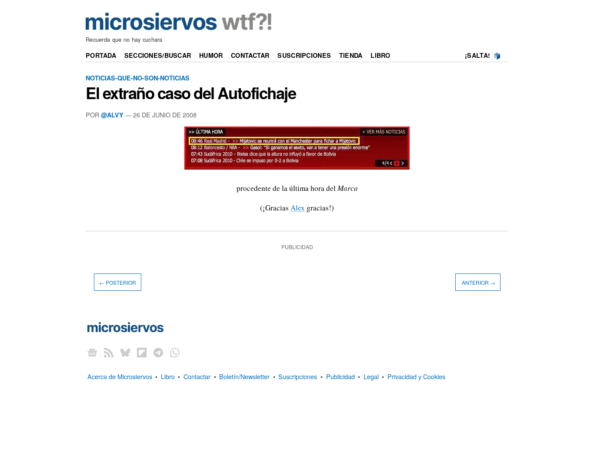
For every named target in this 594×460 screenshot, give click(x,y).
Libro (380, 55)
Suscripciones (304, 55)
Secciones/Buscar (157, 55)
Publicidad (340, 376)
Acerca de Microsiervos (119, 376)
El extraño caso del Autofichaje (191, 92)
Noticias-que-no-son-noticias (138, 77)
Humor (211, 55)
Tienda (351, 55)
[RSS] (108, 352)
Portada (101, 55)
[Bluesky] (125, 352)
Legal (371, 376)
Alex (297, 208)
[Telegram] (158, 352)
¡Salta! (477, 55)
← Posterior (117, 282)
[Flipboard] (142, 352)
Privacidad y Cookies (416, 376)
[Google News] (92, 352)
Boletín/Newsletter (244, 376)
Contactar (250, 55)
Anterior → (478, 282)
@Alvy (112, 114)
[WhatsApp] (175, 352)
